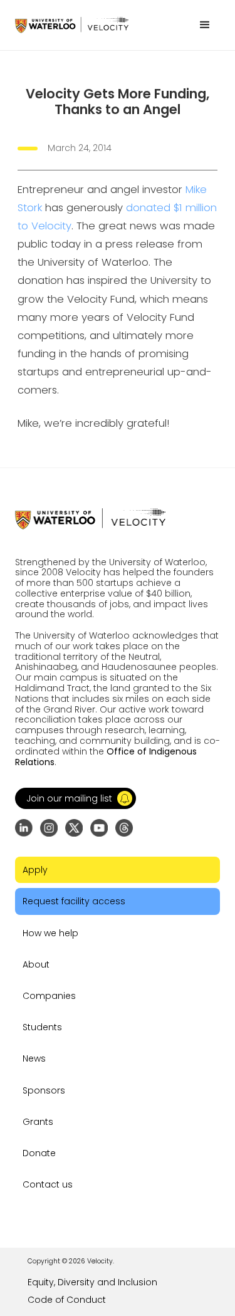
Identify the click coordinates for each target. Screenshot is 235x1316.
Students (42, 1027)
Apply (35, 870)
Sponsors (44, 1090)
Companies (49, 996)
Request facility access (74, 901)
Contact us (48, 1184)
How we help (50, 933)
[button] (205, 25)
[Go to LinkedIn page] (24, 828)
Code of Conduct (67, 1299)
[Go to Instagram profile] (49, 828)
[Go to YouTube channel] (99, 828)
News (34, 1058)
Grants (38, 1121)
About (36, 964)
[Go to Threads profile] (124, 828)
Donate (39, 1153)
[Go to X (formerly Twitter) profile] (74, 828)
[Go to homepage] (71, 25)
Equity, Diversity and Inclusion (92, 1282)
